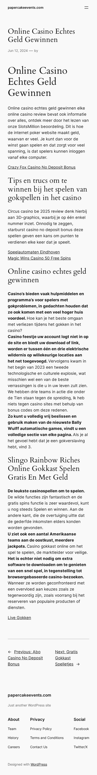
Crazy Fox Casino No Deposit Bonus (42, 167)
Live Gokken (19, 617)
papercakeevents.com (26, 7)
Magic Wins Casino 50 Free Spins (39, 258)
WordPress (39, 764)
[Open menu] (86, 7)
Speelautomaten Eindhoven (34, 252)
